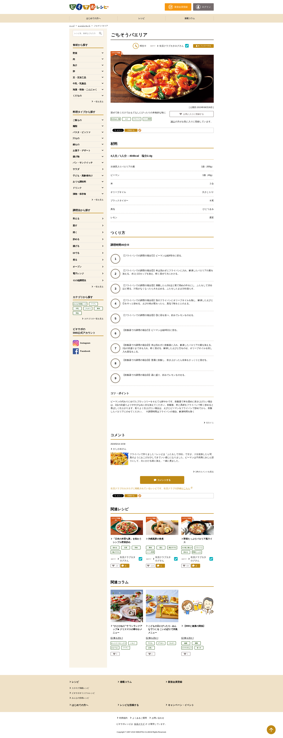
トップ (72, 26)
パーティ (93, 304)
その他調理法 (79, 280)
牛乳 (77, 308)
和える (76, 218)
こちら (188, 488)
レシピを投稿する (129, 705)
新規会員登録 (175, 682)
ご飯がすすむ (115, 552)
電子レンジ (78, 273)
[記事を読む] (117, 638)
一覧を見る (98, 101)
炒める (76, 239)
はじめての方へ (93, 18)
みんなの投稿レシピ (80, 304)
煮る (75, 259)
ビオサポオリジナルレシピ (83, 693)
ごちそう (88, 308)
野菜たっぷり (196, 552)
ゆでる (76, 253)
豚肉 (98, 308)
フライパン (199, 547)
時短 (77, 313)
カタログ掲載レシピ (80, 688)
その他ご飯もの (187, 547)
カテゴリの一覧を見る (93, 319)
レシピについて (84, 26)
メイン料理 (150, 552)
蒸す (75, 225)
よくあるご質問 (139, 718)
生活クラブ (141, 724)
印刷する (131, 130)
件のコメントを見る (204, 472)
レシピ (141, 18)
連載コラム (190, 18)
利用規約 (123, 718)
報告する (210, 423)
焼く (75, 232)
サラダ (76, 169)
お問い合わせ (158, 718)
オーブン (77, 266)
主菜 (125, 547)
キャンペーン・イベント (181, 705)
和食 (136, 547)
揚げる (76, 246)
